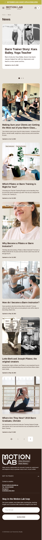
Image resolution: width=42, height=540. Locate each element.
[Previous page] (10, 434)
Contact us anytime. (7, 479)
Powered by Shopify (17, 529)
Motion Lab (9, 529)
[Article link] (21, 46)
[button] (3, 7)
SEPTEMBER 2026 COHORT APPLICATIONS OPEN (22, 2)
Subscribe (20, 514)
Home (4, 14)
